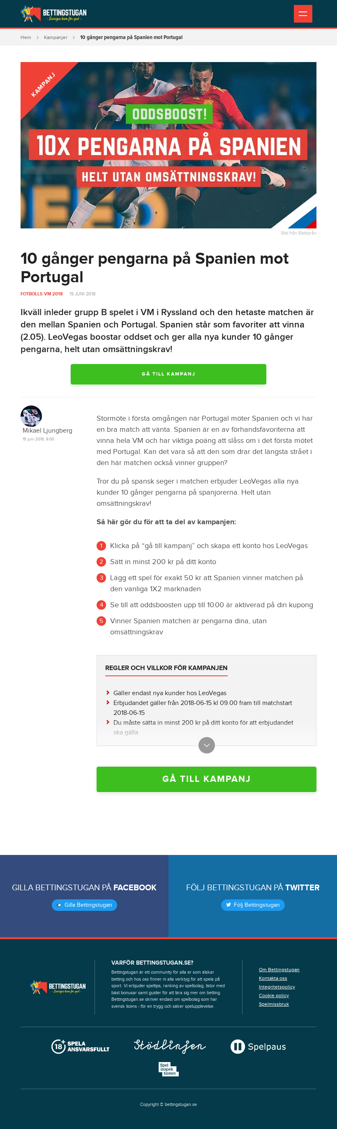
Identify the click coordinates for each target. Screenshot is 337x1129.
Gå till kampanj (169, 374)
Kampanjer (55, 37)
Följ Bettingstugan (256, 905)
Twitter (302, 888)
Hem (26, 37)
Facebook (135, 888)
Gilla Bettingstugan (87, 905)
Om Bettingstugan (279, 969)
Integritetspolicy (277, 987)
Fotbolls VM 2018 (42, 294)
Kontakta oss (273, 978)
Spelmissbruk (274, 1004)
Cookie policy (274, 995)
